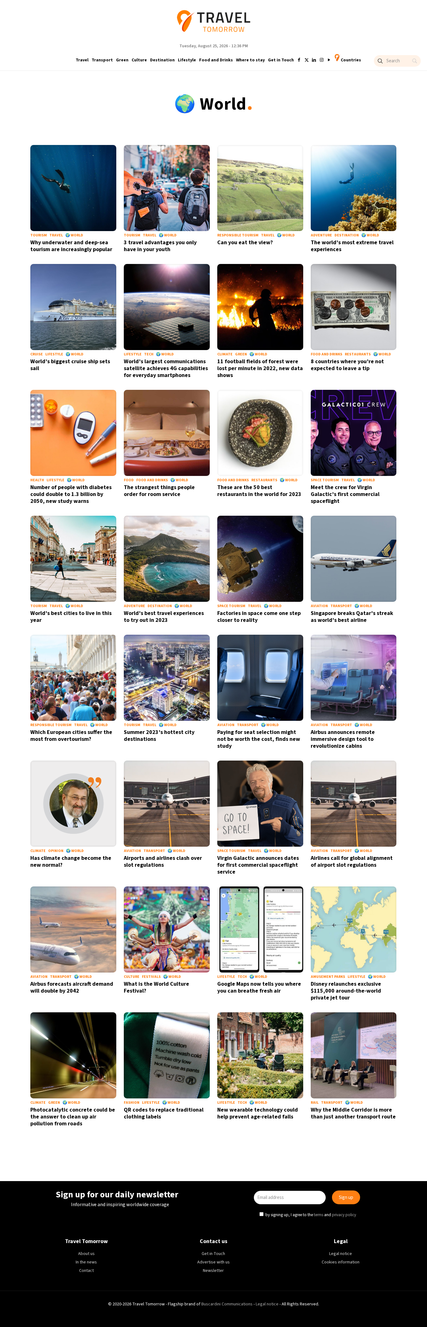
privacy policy (299, 692)
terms (273, 692)
